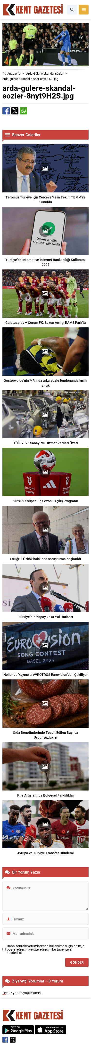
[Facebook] (5, 1040)
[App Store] (50, 1032)
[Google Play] (18, 1032)
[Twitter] (13, 1040)
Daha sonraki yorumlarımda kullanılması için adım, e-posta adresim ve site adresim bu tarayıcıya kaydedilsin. (46, 949)
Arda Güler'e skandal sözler (44, 73)
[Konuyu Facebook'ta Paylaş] (6, 110)
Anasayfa (13, 73)
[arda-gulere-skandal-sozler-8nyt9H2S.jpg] (45, 63)
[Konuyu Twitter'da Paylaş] (14, 110)
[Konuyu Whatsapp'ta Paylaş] (23, 110)
